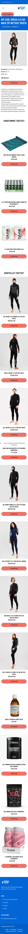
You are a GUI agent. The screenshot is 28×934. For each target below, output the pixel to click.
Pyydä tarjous (7, 14)
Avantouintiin (6, 27)
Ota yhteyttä (13, 929)
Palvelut (6, 902)
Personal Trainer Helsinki (11, 899)
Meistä (5, 905)
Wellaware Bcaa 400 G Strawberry (14, 811)
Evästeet (20, 929)
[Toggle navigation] (3, 8)
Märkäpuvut (15, 27)
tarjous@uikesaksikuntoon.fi (7, 2)
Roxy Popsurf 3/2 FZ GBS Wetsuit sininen (14, 561)
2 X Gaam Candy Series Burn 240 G (14, 249)
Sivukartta (20, 931)
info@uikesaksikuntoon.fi (10, 918)
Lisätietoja (14, 83)
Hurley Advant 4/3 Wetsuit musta (14, 373)
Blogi (5, 908)
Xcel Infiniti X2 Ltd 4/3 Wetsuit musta (14, 427)
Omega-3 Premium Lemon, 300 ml (14, 719)
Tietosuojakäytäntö (10, 931)
